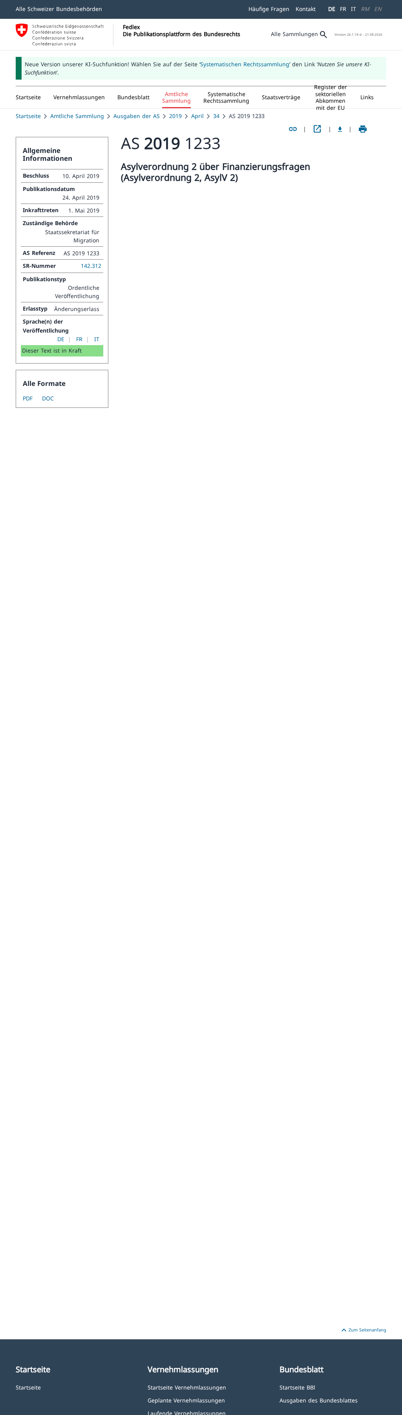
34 (216, 116)
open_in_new (317, 129)
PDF (28, 398)
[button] (79, 97)
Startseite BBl (297, 1387)
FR (343, 9)
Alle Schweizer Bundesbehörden (59, 9)
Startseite (28, 116)
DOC (48, 398)
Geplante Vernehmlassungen (186, 1400)
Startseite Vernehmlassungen (187, 1387)
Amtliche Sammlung (77, 116)
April (197, 116)
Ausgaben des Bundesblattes (319, 1400)
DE (331, 9)
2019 (175, 116)
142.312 (91, 265)
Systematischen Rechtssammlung (244, 64)
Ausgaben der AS (136, 116)
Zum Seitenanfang (362, 1330)
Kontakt (306, 9)
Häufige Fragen (269, 9)
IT (353, 9)
